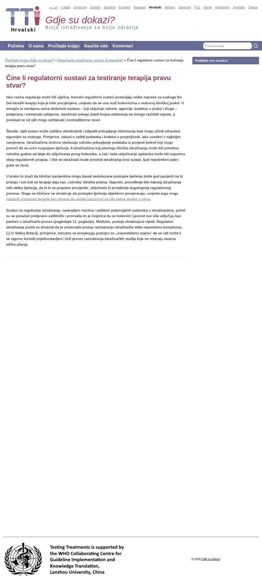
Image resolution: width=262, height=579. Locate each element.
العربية (53, 7)
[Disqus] (95, 332)
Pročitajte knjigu (64, 46)
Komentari (123, 46)
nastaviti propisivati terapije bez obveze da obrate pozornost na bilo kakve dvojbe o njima (78, 199)
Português (222, 7)
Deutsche (80, 7)
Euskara (124, 7)
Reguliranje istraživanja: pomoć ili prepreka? (90, 60)
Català (65, 7)
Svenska (239, 7)
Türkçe (253, 7)
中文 (197, 7)
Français (140, 7)
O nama (36, 46)
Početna (16, 46)
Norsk (208, 7)
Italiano (170, 7)
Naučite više (96, 46)
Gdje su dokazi (210, 559)
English (95, 7)
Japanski (184, 7)
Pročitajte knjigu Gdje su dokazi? (29, 60)
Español (109, 7)
